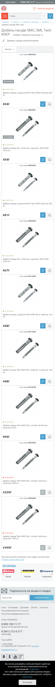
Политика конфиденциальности (15, 614)
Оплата (34, 607)
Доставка (24, 607)
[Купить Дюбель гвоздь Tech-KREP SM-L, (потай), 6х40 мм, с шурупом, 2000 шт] (28, 459)
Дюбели (45, 22)
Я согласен (27, 682)
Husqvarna (46, 577)
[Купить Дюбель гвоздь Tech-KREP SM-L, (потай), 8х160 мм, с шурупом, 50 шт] (28, 403)
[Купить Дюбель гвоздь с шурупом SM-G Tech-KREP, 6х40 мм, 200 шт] (28, 70)
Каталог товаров (4, 16)
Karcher (27, 577)
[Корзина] (50, 16)
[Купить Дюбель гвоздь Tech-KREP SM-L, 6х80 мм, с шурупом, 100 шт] (28, 348)
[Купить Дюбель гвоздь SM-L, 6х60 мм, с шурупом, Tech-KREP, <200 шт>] (28, 237)
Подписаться (42, 598)
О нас (3, 607)
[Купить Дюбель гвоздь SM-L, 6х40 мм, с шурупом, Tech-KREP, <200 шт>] (28, 126)
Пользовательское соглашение (15, 611)
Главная (5, 22)
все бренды (9, 566)
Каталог (15, 22)
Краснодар (10, 2)
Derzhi (8, 577)
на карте (35, 646)
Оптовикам (13, 607)
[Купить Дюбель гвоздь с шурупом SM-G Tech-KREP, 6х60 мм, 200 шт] (28, 181)
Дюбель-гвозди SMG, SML (13, 560)
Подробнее (34, 669)
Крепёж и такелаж (31, 22)
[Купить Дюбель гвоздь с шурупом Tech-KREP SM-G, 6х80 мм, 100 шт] (28, 292)
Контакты (44, 607)
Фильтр (8, 49)
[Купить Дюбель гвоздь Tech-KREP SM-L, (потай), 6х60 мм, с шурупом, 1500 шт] (28, 514)
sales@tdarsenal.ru (9, 650)
